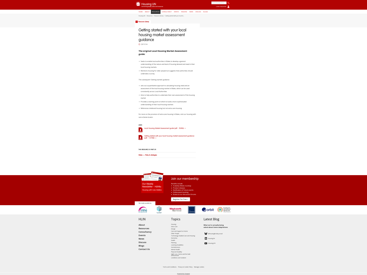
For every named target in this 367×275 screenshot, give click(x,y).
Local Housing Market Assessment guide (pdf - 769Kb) (164, 128)
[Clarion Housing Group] (159, 214)
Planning (173, 243)
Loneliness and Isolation (178, 258)
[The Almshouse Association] (191, 214)
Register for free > (180, 199)
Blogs (205, 12)
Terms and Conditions (170, 267)
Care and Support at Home (179, 231)
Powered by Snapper (183, 274)
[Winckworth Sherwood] (175, 214)
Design (173, 229)
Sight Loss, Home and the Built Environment (180, 254)
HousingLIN (211, 243)
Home (141, 12)
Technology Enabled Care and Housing (183, 236)
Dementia (174, 238)
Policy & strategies (151, 155)
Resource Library (159, 16)
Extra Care (174, 226)
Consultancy (167, 12)
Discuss (198, 12)
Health (173, 240)
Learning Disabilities (177, 245)
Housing (173, 224)
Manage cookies (199, 267)
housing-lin (211, 238)
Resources (156, 12)
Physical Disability (176, 252)
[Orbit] (208, 214)
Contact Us (144, 249)
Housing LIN (142, 16)
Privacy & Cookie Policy (185, 267)
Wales (140, 155)
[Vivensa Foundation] (224, 214)
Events (176, 12)
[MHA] (143, 214)
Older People (175, 233)
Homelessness (175, 247)
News (191, 12)
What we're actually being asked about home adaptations (216, 226)
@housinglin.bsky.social (215, 234)
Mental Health (175, 249)
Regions (184, 12)
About (147, 12)
